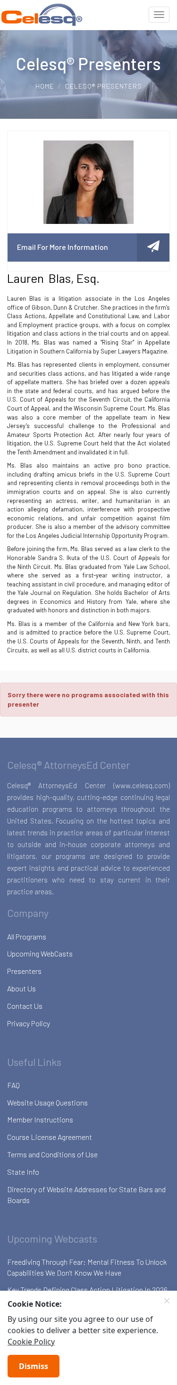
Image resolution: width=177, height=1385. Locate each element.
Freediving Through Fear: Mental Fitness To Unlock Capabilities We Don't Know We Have (87, 1267)
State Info (23, 1171)
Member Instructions (40, 1119)
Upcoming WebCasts (40, 953)
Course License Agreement (49, 1136)
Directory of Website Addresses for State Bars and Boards (86, 1194)
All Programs (26, 936)
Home (44, 86)
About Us (21, 988)
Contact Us (24, 1005)
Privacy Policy (28, 1023)
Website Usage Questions (47, 1102)
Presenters (24, 970)
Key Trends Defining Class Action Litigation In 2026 (87, 1289)
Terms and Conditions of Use (52, 1154)
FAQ (13, 1084)
